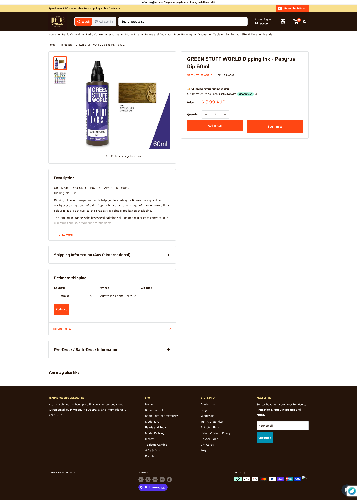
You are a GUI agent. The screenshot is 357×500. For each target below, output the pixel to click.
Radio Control (71, 34)
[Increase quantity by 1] (225, 114)
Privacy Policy (210, 439)
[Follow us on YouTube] (162, 479)
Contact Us (208, 404)
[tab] (83, 22)
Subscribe (264, 438)
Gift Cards (207, 444)
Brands (267, 34)
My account (263, 23)
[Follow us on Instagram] (155, 479)
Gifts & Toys (249, 34)
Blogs (204, 410)
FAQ (203, 450)
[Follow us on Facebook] (141, 479)
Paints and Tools (155, 34)
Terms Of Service (212, 421)
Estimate (61, 309)
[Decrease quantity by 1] (206, 114)
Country (59, 288)
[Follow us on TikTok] (169, 479)
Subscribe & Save (294, 8)
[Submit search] (242, 21)
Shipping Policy (211, 427)
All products (65, 45)
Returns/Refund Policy (215, 433)
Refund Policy (62, 329)
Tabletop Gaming (224, 34)
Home (52, 34)
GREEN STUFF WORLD (199, 75)
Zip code (146, 288)
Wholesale (207, 416)
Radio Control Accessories (102, 34)
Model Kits (132, 34)
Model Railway (182, 34)
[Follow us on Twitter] (148, 479)
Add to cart (215, 125)
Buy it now (275, 126)
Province (103, 288)
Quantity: (193, 114)
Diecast (202, 34)
